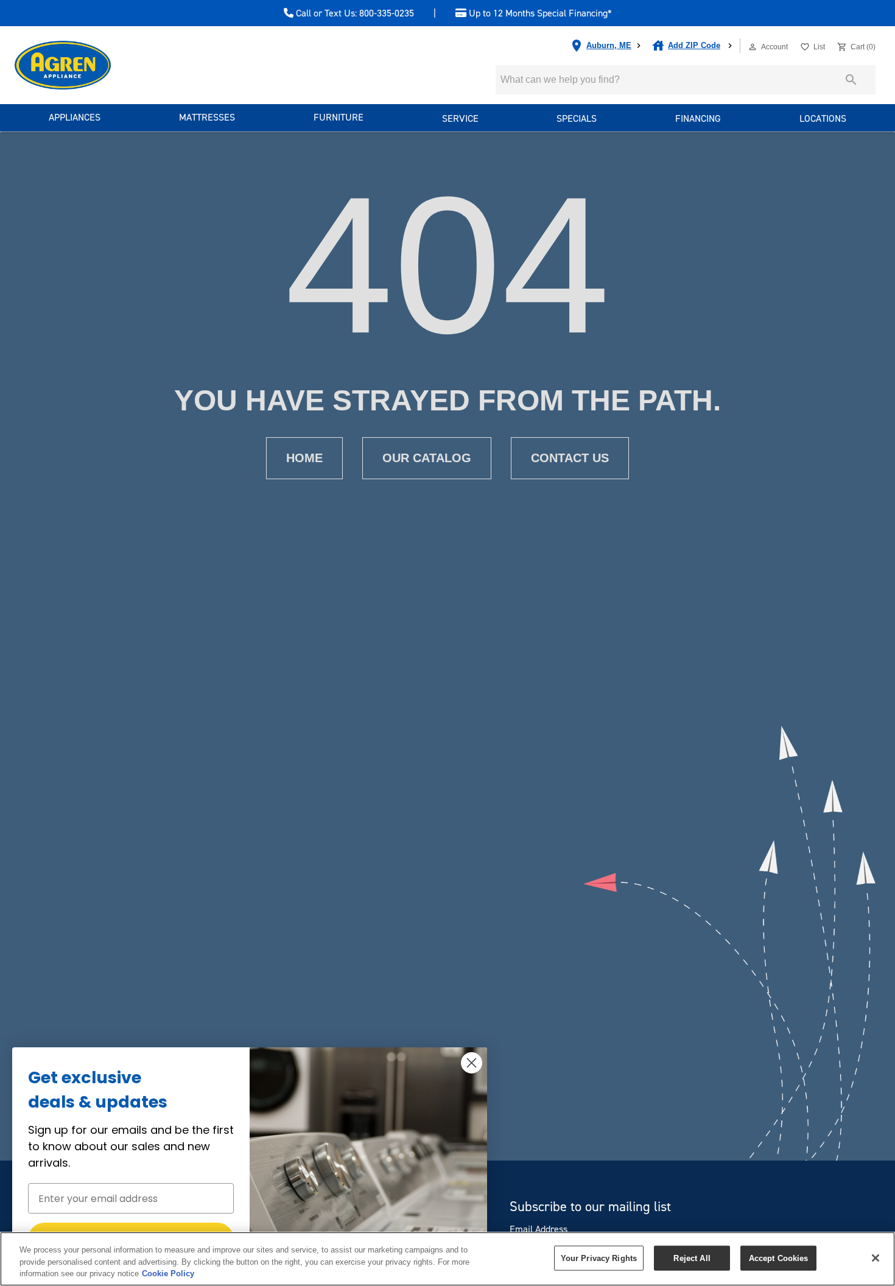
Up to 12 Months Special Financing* (539, 13)
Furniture (338, 117)
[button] (752, 47)
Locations (822, 118)
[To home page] (85, 65)
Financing (698, 118)
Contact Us (570, 458)
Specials (576, 118)
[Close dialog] (471, 1062)
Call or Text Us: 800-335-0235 (353, 13)
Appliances (74, 117)
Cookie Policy (168, 1273)
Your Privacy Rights (599, 1257)
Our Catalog (426, 458)
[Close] (875, 1258)
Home (304, 458)
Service (460, 118)
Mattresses (207, 117)
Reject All (691, 1257)
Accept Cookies (779, 1257)
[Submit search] (851, 80)
